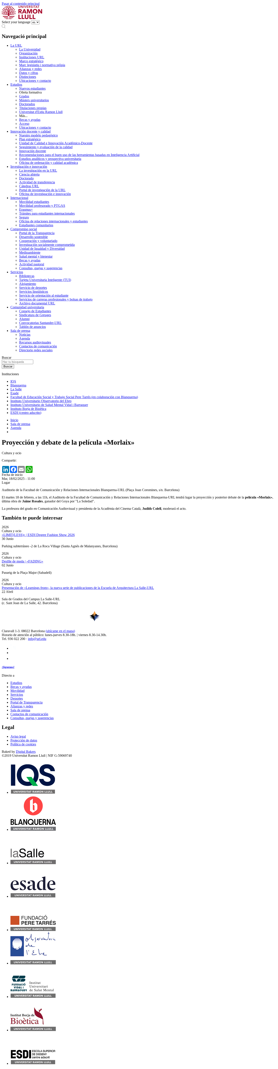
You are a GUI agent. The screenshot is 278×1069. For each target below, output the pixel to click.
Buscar (6, 357)
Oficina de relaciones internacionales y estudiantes (53, 221)
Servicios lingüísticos (33, 291)
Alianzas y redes (30, 69)
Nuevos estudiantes (32, 88)
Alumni (24, 319)
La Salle (16, 389)
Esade (14, 393)
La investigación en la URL (38, 170)
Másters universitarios (34, 100)
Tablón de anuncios (32, 327)
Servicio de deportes (33, 287)
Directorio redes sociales (36, 350)
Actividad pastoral (31, 264)
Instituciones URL (31, 57)
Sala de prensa (20, 330)
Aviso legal (18, 736)
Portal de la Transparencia (37, 233)
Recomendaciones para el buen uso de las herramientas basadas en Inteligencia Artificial (79, 155)
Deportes (16, 698)
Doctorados (27, 104)
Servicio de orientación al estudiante (43, 295)
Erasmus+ (26, 209)
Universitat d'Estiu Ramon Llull (41, 112)
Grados (24, 96)
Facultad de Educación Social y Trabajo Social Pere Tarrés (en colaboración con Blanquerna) (74, 397)
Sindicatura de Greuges (35, 315)
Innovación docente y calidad (30, 131)
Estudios (16, 84)
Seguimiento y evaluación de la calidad (46, 147)
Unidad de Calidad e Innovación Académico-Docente (56, 143)
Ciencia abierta (29, 174)
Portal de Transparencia (26, 702)
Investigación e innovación (28, 166)
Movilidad (17, 690)
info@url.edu (37, 639)
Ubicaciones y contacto (35, 80)
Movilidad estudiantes (34, 202)
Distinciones (27, 77)
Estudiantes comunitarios (36, 225)
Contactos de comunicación (38, 346)
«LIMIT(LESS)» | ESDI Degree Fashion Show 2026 (38, 535)
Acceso (24, 123)
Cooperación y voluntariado (38, 241)
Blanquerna (18, 385)
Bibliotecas (26, 276)
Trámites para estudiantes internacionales (47, 213)
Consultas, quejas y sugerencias (40, 268)
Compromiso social (23, 229)
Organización (28, 53)
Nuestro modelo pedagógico (38, 135)
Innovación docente (32, 151)
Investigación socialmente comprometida (47, 245)
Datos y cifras (28, 73)
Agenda (24, 338)
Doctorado (26, 178)
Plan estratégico (30, 139)
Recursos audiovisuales (35, 342)
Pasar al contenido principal (21, 3)
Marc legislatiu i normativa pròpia (42, 65)
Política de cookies (23, 744)
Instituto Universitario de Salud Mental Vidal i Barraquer (49, 405)
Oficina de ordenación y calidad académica (48, 162)
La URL (16, 45)
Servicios (16, 272)
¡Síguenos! (8, 667)
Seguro (24, 217)
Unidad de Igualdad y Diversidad (42, 248)
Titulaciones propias (32, 108)
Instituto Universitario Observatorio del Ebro (40, 401)
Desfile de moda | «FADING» (22, 561)
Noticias (24, 334)
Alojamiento (27, 284)
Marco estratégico (31, 61)
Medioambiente (29, 252)
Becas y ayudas (29, 120)
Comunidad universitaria (27, 307)
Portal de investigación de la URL (42, 190)
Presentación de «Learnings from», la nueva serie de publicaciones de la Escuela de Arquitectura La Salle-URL (78, 588)
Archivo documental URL (37, 303)
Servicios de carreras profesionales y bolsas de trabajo (56, 299)
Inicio (14, 420)
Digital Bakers (26, 751)
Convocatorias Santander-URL (40, 323)
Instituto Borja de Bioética (28, 409)
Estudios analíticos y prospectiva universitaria (50, 159)
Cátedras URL (29, 186)
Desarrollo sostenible (33, 237)
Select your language (16, 22)
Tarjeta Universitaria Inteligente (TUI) (45, 280)
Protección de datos (23, 740)
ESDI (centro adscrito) (25, 412)
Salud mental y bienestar (36, 256)
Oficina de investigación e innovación (45, 194)
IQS (13, 381)
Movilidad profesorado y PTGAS (42, 205)
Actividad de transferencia (37, 182)
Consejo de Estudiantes (35, 311)
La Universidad (29, 49)
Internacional (19, 198)
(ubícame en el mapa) (60, 631)
